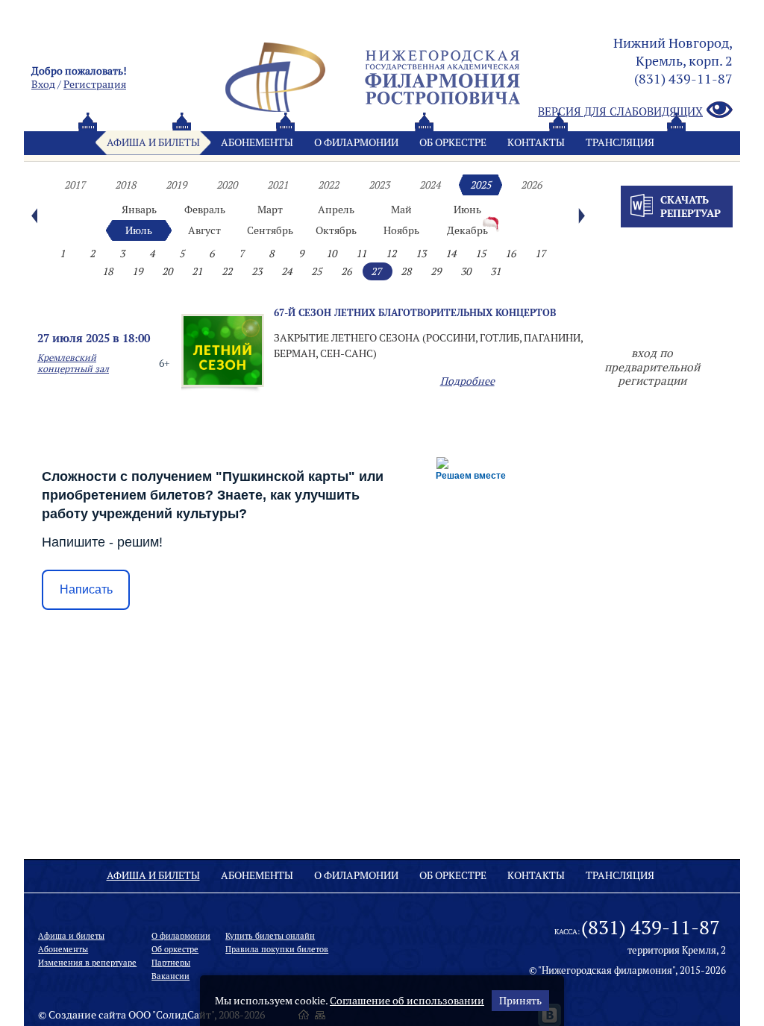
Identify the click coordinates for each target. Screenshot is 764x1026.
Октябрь (336, 230)
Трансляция (620, 142)
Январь (139, 209)
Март (270, 209)
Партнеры (170, 962)
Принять (520, 1000)
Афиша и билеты (153, 142)
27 (376, 271)
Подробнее (467, 381)
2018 (125, 185)
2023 (379, 185)
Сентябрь (270, 230)
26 (346, 271)
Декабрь (467, 230)
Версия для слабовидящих (620, 111)
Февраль (204, 209)
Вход (43, 84)
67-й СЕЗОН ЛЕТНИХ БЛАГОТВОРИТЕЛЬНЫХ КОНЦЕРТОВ (415, 312)
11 (361, 253)
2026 (531, 185)
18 (107, 271)
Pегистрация (94, 84)
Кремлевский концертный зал (73, 363)
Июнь (467, 209)
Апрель (336, 209)
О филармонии (356, 142)
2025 (480, 185)
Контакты (536, 142)
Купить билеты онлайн (270, 936)
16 (510, 253)
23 (256, 271)
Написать (86, 589)
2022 (328, 185)
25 (316, 271)
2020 (226, 185)
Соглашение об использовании (407, 1000)
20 (167, 271)
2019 (176, 185)
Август (204, 230)
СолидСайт (183, 1015)
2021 (277, 185)
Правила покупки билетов (276, 949)
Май (401, 209)
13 (421, 253)
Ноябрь (401, 230)
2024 (429, 185)
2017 (74, 185)
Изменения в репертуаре (87, 962)
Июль (138, 230)
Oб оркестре (452, 142)
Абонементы (257, 142)
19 (137, 271)
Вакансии (170, 976)
